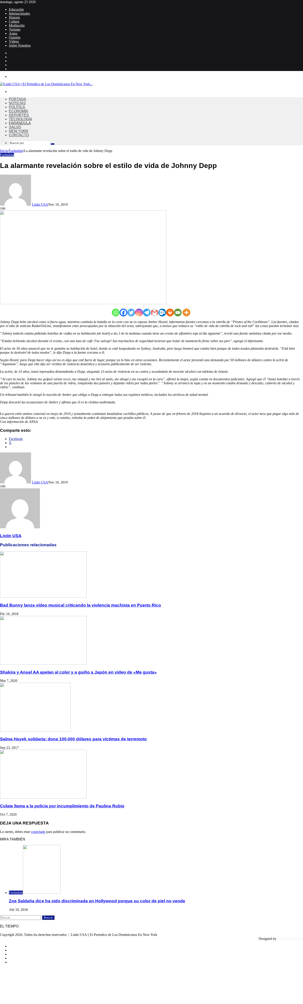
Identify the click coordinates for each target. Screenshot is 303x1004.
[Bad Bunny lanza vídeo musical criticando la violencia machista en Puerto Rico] (43, 596)
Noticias (17, 103)
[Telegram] (147, 312)
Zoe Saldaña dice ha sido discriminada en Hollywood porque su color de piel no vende (97, 901)
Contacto (19, 135)
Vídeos (14, 41)
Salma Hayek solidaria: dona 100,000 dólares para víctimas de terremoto (73, 739)
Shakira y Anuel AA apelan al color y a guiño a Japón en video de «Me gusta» (78, 672)
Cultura (14, 21)
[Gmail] (154, 312)
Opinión (14, 37)
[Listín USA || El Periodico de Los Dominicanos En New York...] (46, 84)
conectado (38, 832)
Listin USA (40, 204)
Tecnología (20, 119)
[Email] (178, 312)
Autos (13, 33)
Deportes (19, 115)
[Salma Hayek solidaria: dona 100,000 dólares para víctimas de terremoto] (35, 730)
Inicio (4, 151)
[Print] (170, 312)
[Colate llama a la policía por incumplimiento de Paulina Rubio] (43, 797)
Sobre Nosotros (20, 45)
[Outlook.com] (162, 312)
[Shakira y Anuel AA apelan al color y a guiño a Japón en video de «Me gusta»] (43, 663)
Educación (16, 9)
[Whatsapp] (116, 312)
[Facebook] (123, 312)
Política (17, 107)
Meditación (17, 25)
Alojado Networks (290, 939)
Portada (17, 99)
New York (18, 131)
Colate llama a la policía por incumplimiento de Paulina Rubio (62, 806)
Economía (18, 111)
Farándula (20, 123)
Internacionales (19, 13)
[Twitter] (131, 312)
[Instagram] (139, 312)
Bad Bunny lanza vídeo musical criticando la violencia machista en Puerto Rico (80, 605)
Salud (15, 127)
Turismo (14, 29)
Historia (14, 17)
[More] (186, 312)
